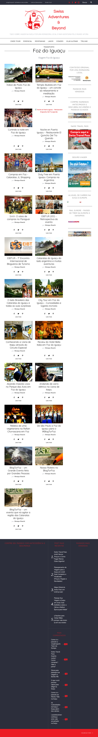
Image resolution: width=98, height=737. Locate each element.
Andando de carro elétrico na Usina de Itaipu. (49, 386)
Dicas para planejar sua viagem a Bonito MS (55, 673)
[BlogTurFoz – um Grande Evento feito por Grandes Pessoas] (18, 456)
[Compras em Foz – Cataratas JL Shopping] (18, 162)
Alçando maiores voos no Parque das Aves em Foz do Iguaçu (18, 386)
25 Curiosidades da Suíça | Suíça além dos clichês (55, 707)
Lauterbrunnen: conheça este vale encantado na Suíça (56, 719)
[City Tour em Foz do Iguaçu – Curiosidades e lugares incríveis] (49, 288)
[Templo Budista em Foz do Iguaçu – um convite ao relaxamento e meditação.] (49, 73)
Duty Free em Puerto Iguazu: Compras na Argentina (49, 177)
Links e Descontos (36, 2)
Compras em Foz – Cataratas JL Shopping (18, 176)
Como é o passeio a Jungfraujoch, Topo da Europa (56, 644)
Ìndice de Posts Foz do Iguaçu (18, 86)
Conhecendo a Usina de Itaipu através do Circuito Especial (18, 345)
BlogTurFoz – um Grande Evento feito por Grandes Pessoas (18, 470)
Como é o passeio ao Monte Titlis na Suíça (55, 696)
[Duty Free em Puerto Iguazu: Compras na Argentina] (49, 162)
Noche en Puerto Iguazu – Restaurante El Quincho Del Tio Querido (49, 134)
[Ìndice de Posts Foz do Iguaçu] (18, 73)
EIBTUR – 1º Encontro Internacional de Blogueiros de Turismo (18, 261)
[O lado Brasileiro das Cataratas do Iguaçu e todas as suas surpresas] (18, 288)
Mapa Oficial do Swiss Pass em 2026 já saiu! (59, 589)
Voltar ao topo (86, 733)
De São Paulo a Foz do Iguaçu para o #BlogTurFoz (49, 428)
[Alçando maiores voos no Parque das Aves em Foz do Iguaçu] (18, 372)
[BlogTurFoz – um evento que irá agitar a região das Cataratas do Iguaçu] (18, 498)
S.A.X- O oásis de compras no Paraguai (18, 218)
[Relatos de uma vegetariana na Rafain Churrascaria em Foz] (18, 414)
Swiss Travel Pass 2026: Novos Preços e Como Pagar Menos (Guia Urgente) (60, 556)
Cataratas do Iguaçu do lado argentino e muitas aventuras (49, 261)
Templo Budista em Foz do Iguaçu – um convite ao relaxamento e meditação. (49, 89)
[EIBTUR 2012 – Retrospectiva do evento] (49, 204)
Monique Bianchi (19, 91)
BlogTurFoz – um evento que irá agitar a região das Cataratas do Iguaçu (18, 514)
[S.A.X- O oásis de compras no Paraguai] (18, 204)
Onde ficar (48, 2)
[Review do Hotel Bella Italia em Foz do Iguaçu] (49, 330)
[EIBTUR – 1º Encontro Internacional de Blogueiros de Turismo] (18, 246)
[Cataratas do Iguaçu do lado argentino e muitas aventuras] (49, 246)
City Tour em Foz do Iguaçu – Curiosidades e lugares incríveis (49, 303)
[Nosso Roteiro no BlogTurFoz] (49, 456)
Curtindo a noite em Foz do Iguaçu (18, 131)
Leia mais (18, 104)
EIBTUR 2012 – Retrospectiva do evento (49, 219)
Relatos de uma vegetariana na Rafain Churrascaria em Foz (18, 428)
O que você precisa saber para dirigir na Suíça (55, 684)
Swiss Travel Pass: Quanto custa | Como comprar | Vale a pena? (55, 659)
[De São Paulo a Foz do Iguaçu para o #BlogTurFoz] (49, 414)
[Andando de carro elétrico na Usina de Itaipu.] (49, 372)
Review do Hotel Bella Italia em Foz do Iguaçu (49, 343)
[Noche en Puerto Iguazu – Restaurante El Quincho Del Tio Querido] (49, 111)
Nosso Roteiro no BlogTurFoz (49, 469)
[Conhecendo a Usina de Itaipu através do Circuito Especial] (18, 330)
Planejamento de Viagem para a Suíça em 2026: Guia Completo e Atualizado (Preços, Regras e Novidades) (60, 574)
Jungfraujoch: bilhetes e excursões (17, 2)
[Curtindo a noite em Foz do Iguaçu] (18, 118)
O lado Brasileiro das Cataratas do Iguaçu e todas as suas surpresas (18, 303)
